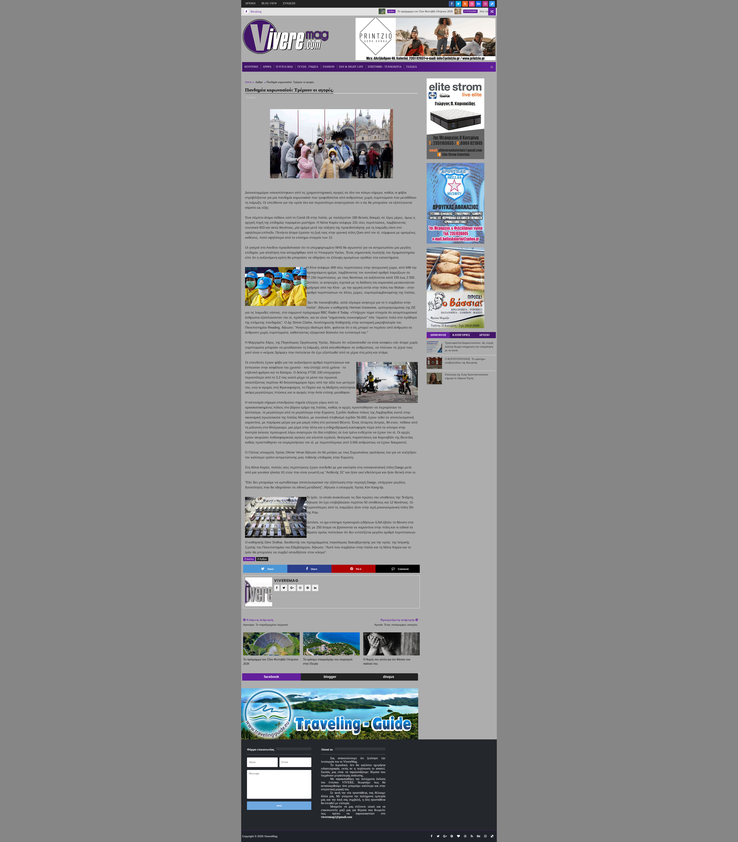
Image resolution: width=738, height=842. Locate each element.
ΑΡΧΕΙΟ (484, 335)
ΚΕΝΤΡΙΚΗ (251, 66)
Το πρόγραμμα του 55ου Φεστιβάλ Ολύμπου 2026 (381, 11)
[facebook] (452, 4)
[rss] (465, 4)
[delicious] (492, 4)
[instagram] (485, 4)
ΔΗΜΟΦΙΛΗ (438, 335)
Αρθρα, (253, 97)
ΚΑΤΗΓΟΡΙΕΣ (461, 335)
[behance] (478, 4)
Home (248, 82)
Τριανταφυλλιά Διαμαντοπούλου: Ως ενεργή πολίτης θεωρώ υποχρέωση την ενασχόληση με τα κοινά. (469, 346)
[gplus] (445, 836)
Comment (403, 569)
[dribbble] (472, 4)
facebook (271, 677)
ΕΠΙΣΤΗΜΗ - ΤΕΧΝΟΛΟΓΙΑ (384, 66)
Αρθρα (348, 11)
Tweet (270, 569)
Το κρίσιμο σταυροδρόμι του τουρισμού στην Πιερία (327, 661)
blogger (330, 677)
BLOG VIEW (269, 3)
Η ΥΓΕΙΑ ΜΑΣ (427, 11)
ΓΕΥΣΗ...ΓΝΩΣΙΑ (308, 66)
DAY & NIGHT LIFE (351, 66)
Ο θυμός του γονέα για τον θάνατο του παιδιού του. (386, 661)
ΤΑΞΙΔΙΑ (411, 66)
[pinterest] (452, 836)
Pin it (358, 569)
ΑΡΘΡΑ (267, 66)
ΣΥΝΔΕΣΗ (289, 3)
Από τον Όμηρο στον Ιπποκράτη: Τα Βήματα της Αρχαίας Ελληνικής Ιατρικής (479, 11)
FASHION (328, 66)
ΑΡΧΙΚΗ (250, 3)
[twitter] (458, 4)
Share (314, 569)
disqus (388, 677)
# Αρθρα (262, 559)
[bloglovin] (458, 836)
